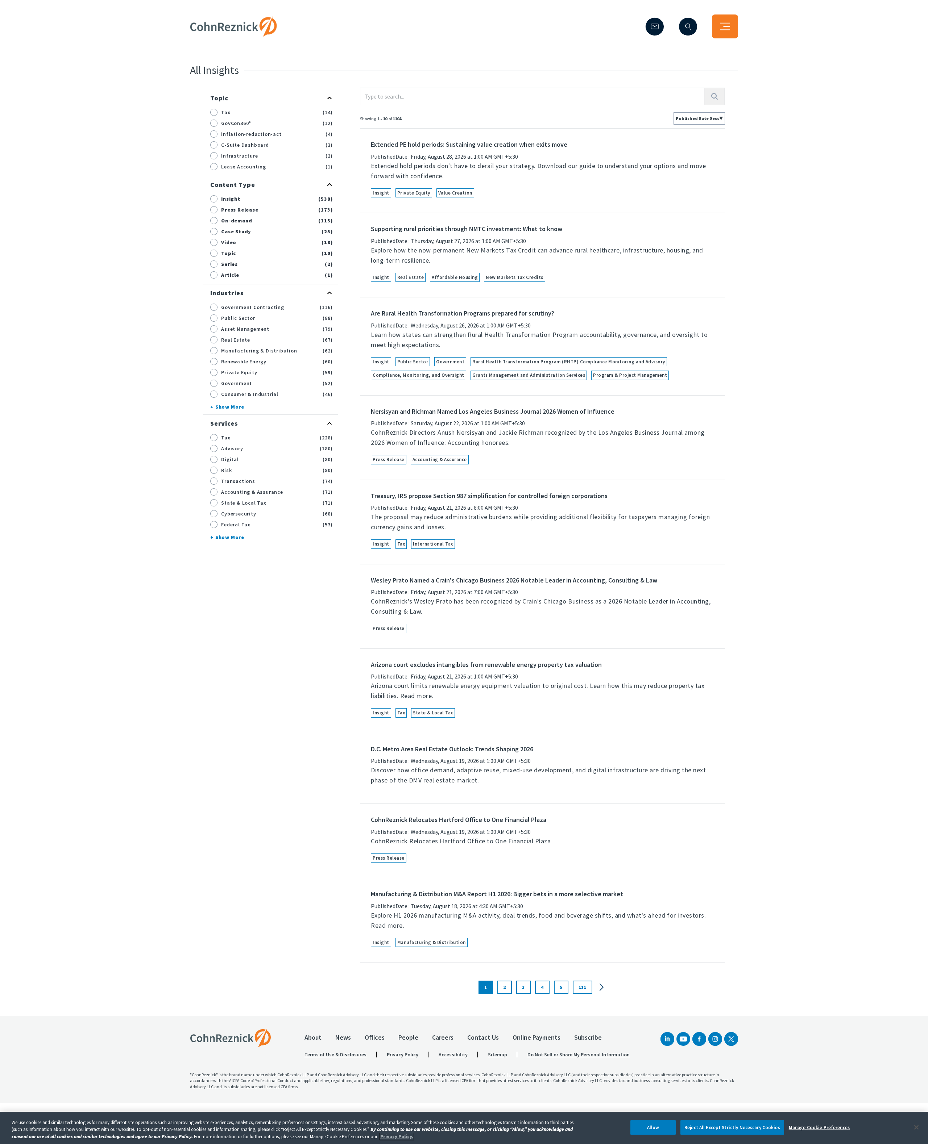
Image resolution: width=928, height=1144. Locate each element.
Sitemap (497, 1054)
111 (582, 987)
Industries (227, 293)
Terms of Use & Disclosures (335, 1054)
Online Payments (536, 1037)
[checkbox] (214, 112)
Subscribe (588, 1037)
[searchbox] (532, 96)
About (313, 1037)
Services (224, 423)
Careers (442, 1037)
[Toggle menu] (725, 26)
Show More (229, 407)
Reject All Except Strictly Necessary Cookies (732, 1127)
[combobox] (699, 118)
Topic (219, 98)
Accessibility (453, 1054)
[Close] (916, 1127)
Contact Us (483, 1037)
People (408, 1037)
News (343, 1037)
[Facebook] (699, 1039)
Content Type (232, 184)
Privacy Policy (402, 1054)
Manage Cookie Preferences (819, 1127)
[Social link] (667, 1039)
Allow (653, 1127)
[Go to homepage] (230, 1037)
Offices (375, 1037)
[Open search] (688, 26)
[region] (464, 1128)
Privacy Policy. (396, 1136)
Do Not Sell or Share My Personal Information (578, 1054)
